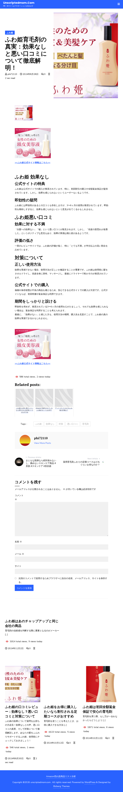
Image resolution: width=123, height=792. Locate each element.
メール (19, 554)
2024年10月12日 (55, 742)
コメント (19, 497)
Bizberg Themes (61, 786)
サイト (18, 566)
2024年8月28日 (30, 74)
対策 (61, 423)
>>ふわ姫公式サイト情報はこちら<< (32, 162)
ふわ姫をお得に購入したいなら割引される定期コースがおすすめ (60, 711)
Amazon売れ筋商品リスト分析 (61, 776)
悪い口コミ (72, 423)
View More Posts (42, 443)
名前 (18, 541)
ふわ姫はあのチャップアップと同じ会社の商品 (32, 623)
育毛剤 (85, 423)
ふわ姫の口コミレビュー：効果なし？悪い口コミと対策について (21, 711)
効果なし (50, 423)
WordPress (89, 782)
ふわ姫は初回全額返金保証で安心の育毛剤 (99, 709)
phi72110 (12, 74)
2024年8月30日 (15, 758)
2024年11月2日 (15, 648)
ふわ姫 (10, 32)
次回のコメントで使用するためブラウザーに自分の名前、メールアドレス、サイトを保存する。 (62, 580)
